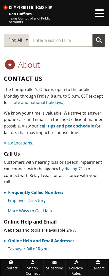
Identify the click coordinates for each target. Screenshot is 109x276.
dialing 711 (75, 169)
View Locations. (18, 143)
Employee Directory (27, 200)
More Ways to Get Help (30, 211)
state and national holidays (36, 102)
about (28, 64)
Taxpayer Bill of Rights (29, 249)
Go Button (99, 40)
